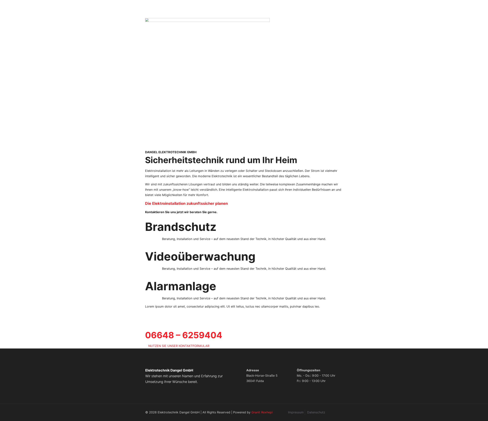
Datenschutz (316, 412)
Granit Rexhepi (262, 412)
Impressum (296, 412)
